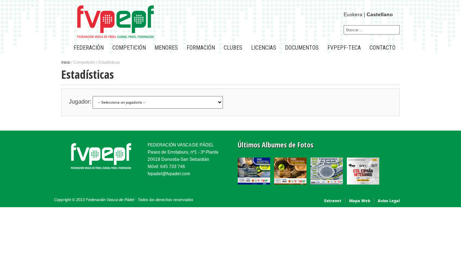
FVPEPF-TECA (344, 47)
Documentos (302, 47)
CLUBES (233, 47)
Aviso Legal (389, 200)
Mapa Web (359, 200)
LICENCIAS (263, 47)
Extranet (332, 200)
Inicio (65, 62)
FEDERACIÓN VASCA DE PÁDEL (181, 144)
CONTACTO (382, 47)
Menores (166, 47)
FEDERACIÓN (88, 47)
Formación (201, 47)
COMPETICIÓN (129, 47)
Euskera (353, 14)
